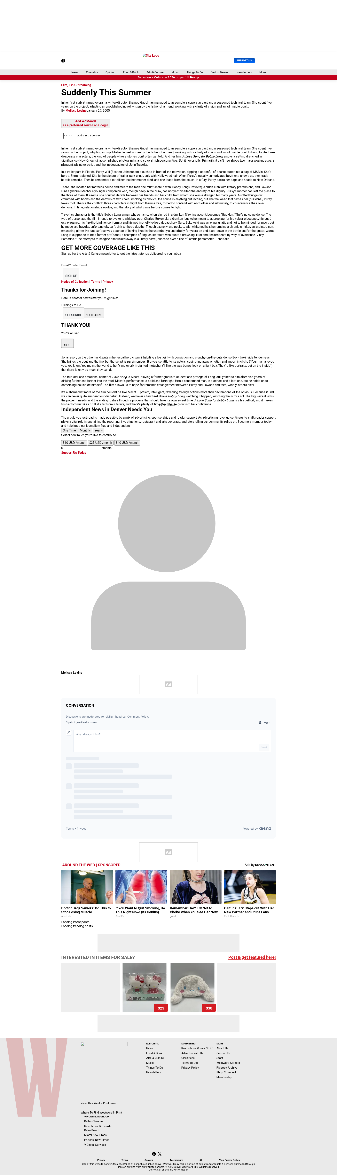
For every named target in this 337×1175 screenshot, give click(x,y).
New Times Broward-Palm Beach (97, 1128)
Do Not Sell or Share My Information (168, 1169)
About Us (222, 1048)
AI (201, 1160)
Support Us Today (73, 453)
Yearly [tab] (99, 430)
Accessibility (176, 1160)
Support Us (244, 60)
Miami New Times (95, 1135)
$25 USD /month (100, 443)
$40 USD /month (127, 443)
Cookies (149, 1160)
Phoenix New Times (96, 1139)
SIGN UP (71, 276)
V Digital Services (95, 1144)
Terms (95, 282)
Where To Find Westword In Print (101, 1112)
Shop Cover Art (226, 1072)
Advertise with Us (192, 1053)
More (262, 72)
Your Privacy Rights (229, 1160)
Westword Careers (228, 1062)
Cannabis (92, 72)
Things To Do (195, 72)
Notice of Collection (75, 282)
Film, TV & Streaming (76, 85)
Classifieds (188, 1057)
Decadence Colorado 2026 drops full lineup (168, 77)
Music (175, 72)
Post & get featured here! (252, 957)
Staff (219, 1057)
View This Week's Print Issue (98, 1103)
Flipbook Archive (226, 1067)
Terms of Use (190, 1062)
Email (66, 265)
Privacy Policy (190, 1067)
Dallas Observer (94, 1121)
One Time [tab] (69, 430)
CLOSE (67, 345)
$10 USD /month (74, 443)
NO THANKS (93, 315)
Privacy (108, 282)
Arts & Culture (155, 72)
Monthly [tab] (85, 430)
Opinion (110, 72)
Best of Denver (220, 72)
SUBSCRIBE (73, 315)
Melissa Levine (76, 110)
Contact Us (223, 1053)
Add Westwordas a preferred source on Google (85, 123)
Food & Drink (131, 72)
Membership (224, 1077)
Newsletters (244, 72)
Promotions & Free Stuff (197, 1048)
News (74, 72)
